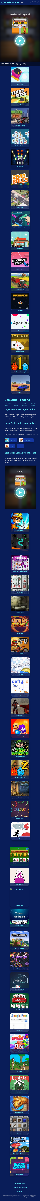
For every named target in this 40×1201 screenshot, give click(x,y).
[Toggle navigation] (22, 2)
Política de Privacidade (20, 1187)
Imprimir (20, 1191)
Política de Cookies (20, 1183)
